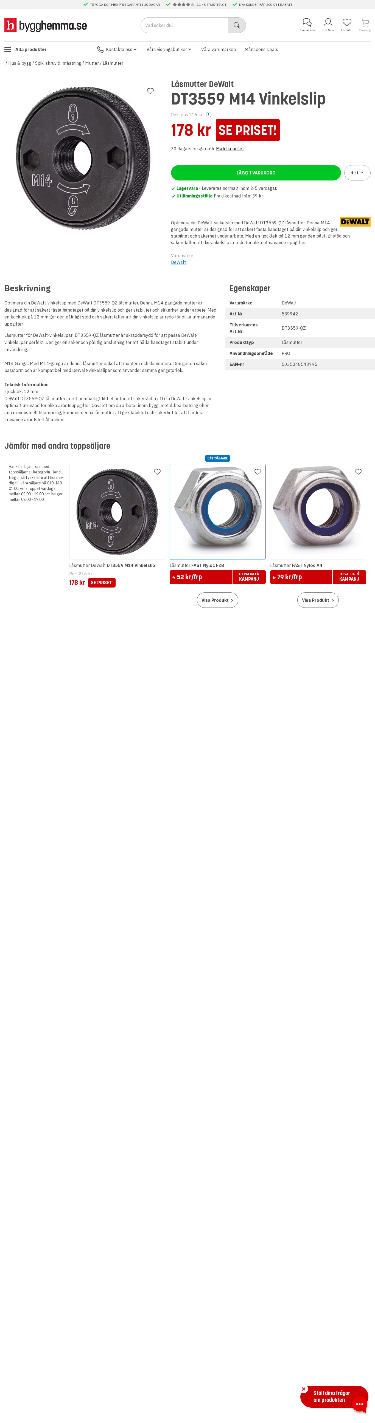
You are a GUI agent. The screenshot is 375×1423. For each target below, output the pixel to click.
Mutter (92, 63)
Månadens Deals (261, 49)
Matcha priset (230, 148)
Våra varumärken (218, 49)
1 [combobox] (355, 172)
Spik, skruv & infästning (58, 63)
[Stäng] (303, 1389)
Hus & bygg (19, 63)
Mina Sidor (328, 30)
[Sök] (237, 25)
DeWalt (178, 262)
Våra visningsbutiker (167, 49)
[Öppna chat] (360, 1405)
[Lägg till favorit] (150, 91)
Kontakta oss (119, 49)
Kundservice (307, 30)
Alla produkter (31, 49)
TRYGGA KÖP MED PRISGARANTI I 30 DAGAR (125, 4)
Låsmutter (113, 63)
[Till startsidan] (45, 25)
